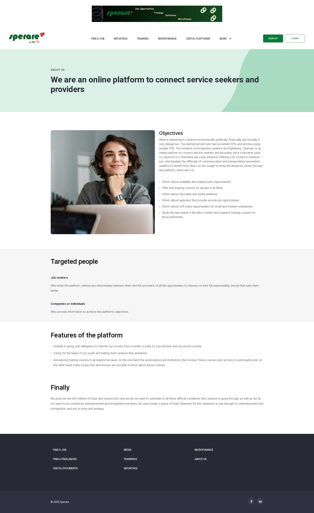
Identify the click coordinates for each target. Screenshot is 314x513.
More (223, 38)
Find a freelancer (65, 459)
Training (143, 38)
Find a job (97, 38)
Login (294, 38)
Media (127, 449)
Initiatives (121, 38)
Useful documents (65, 468)
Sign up (273, 38)
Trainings (130, 459)
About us (201, 459)
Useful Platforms (198, 38)
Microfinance (167, 38)
